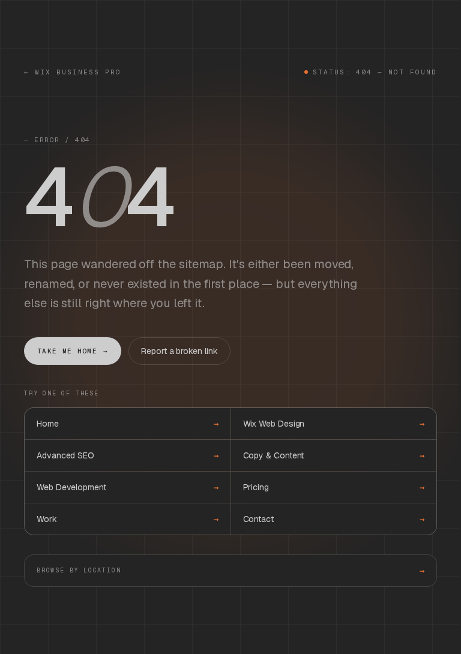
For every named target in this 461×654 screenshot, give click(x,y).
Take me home (72, 351)
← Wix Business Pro (72, 72)
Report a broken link (179, 351)
